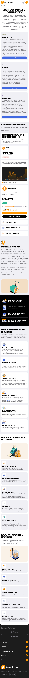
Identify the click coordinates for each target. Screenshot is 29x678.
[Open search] (23, 2)
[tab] (4, 210)
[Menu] (26, 2)
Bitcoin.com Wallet (10, 400)
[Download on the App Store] (14, 636)
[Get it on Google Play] (14, 632)
